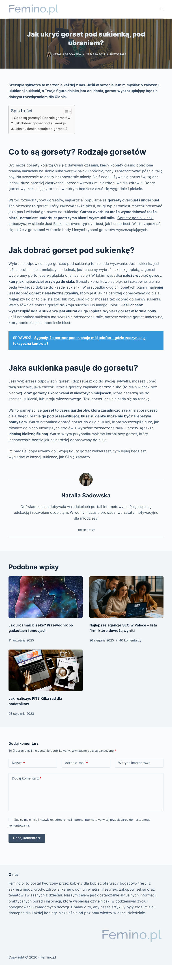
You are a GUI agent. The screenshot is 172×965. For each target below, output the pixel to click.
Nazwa (18, 763)
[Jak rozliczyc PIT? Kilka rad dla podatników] (46, 670)
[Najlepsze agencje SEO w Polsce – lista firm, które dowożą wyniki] (126, 597)
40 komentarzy (130, 640)
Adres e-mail (76, 763)
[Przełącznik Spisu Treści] (65, 111)
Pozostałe (118, 54)
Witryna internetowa (134, 763)
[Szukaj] (162, 9)
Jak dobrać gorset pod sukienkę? (40, 123)
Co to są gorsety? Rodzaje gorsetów (42, 118)
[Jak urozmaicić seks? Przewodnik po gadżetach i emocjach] (46, 597)
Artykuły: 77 (86, 530)
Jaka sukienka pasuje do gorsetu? (41, 129)
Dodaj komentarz (26, 778)
